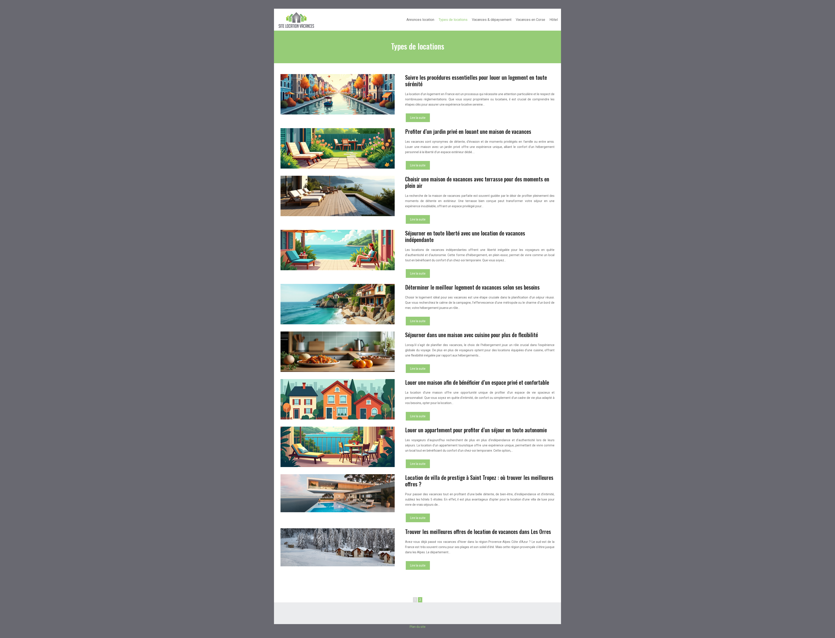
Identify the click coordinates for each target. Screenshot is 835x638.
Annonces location (420, 20)
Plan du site (418, 626)
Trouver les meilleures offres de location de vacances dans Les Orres (478, 531)
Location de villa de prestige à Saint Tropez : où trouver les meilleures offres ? (479, 480)
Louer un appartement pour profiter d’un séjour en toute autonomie (476, 430)
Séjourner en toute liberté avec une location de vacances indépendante (465, 236)
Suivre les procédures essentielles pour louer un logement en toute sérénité (476, 80)
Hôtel (553, 20)
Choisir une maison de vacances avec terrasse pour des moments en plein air (477, 182)
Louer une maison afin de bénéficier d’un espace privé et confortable (477, 382)
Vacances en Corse (530, 20)
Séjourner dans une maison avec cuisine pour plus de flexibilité (471, 335)
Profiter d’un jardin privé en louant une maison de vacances (468, 131)
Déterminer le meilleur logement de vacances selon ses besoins (472, 287)
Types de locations (453, 20)
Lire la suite (418, 117)
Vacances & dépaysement (491, 20)
